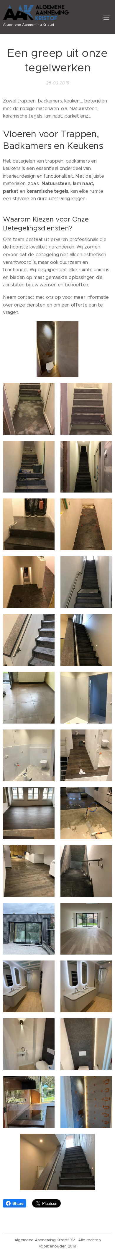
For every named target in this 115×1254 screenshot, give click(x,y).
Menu (106, 17)
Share (17, 1203)
